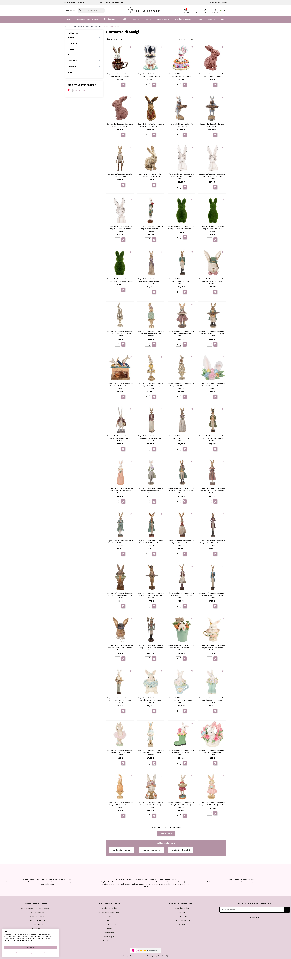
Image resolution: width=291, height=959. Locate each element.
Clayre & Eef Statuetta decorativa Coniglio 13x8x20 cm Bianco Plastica (181, 752)
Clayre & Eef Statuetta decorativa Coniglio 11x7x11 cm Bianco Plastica (120, 386)
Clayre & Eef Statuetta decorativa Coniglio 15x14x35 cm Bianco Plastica (181, 176)
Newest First (195, 39)
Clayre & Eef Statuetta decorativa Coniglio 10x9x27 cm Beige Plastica (120, 752)
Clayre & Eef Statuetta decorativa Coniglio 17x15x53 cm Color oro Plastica (181, 490)
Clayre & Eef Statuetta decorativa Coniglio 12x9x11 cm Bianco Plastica (212, 386)
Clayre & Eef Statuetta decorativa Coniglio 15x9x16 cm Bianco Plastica (212, 752)
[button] (195, 10)
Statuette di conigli (181, 850)
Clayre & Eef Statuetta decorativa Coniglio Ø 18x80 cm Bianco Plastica (151, 229)
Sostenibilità (109, 933)
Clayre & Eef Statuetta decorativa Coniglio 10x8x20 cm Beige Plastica (181, 333)
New (68, 19)
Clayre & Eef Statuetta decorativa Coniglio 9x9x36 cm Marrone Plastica (181, 281)
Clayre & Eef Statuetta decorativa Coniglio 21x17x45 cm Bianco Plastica (120, 229)
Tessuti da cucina (182, 908)
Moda (199, 19)
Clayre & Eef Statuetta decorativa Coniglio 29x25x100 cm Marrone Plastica (151, 647)
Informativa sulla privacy (109, 912)
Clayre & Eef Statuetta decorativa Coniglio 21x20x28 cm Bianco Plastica (181, 647)
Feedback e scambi (36, 912)
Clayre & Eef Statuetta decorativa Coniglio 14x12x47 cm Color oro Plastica (151, 543)
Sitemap (109, 928)
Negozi (109, 920)
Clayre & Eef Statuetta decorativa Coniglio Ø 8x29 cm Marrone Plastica (151, 333)
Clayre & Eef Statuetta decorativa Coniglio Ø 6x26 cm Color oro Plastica (120, 333)
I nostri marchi (109, 941)
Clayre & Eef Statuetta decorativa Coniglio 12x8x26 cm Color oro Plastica (120, 595)
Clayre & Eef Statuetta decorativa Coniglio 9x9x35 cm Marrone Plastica (151, 438)
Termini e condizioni (109, 908)
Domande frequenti (36, 924)
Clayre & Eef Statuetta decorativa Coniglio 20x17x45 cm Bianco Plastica (212, 176)
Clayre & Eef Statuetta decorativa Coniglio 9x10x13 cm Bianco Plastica (151, 700)
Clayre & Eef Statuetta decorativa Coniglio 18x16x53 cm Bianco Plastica (120, 490)
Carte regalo (109, 937)
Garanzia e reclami (36, 916)
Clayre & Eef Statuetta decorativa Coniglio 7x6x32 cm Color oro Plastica (212, 595)
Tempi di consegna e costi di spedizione (36, 908)
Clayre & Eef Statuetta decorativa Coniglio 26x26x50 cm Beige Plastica (151, 805)
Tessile (147, 19)
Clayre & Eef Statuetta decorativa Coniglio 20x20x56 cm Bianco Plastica (120, 700)
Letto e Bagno (163, 19)
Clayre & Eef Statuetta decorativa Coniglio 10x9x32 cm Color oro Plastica (181, 595)
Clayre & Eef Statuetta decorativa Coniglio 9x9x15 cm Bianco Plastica (212, 700)
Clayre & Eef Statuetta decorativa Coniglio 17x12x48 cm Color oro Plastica (212, 438)
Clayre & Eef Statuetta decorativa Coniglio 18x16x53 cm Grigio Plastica (181, 438)
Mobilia (182, 924)
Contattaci (36, 928)
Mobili (124, 19)
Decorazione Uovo (151, 850)
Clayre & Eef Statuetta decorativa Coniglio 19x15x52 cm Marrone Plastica (151, 595)
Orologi (182, 912)
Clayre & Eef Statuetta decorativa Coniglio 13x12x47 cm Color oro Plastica (212, 490)
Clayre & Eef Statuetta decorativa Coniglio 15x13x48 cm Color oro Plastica (151, 281)
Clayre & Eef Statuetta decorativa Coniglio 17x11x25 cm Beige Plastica (212, 281)
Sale (223, 19)
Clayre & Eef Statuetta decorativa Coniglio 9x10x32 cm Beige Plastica (151, 752)
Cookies (109, 916)
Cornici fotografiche (182, 920)
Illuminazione (109, 19)
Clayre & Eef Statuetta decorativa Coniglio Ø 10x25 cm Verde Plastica (212, 229)
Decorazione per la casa (87, 19)
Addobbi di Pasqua (121, 850)
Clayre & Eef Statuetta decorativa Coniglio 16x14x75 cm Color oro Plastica (212, 543)
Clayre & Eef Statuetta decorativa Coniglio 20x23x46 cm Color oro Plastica (212, 333)
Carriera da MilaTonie (109, 924)
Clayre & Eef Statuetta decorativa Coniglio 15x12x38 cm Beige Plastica (120, 438)
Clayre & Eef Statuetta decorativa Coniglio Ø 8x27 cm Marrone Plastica (120, 805)
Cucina (136, 19)
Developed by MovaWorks (156, 956)
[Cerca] (80, 10)
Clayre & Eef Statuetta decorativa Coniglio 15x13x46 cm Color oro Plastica (181, 543)
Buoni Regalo (79, 90)
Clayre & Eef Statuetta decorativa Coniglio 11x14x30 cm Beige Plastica (181, 805)
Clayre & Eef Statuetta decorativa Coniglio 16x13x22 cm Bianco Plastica (212, 647)
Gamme (211, 19)
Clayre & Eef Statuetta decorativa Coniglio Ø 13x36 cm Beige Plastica (151, 386)
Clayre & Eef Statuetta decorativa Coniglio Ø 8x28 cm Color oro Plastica (181, 386)
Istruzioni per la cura (36, 920)
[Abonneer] (287, 910)
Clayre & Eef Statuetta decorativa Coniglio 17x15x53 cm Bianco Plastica (151, 490)
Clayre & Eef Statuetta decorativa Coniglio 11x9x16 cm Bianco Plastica (181, 700)
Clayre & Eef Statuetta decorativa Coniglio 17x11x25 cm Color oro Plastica (120, 647)
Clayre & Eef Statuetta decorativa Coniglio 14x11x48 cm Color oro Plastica (120, 543)
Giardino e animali (183, 19)
